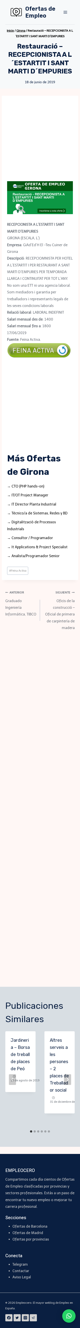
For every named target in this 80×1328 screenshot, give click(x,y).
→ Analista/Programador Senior (33, 556)
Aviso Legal (21, 1277)
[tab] (31, 1131)
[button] (69, 1316)
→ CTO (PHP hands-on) (25, 486)
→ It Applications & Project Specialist (37, 547)
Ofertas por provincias (30, 1239)
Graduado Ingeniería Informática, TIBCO (20, 603)
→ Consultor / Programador (30, 538)
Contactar (20, 1271)
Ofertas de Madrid (27, 1233)
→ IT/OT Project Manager (27, 495)
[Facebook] (8, 1317)
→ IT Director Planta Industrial (31, 504)
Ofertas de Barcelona (29, 1226)
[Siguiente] (67, 1079)
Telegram (20, 1264)
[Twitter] (17, 1317)
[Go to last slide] (12, 1079)
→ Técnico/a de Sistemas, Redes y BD (37, 513)
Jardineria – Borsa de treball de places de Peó (20, 1054)
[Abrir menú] (65, 12)
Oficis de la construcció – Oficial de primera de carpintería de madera (60, 610)
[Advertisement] (40, 141)
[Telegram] (33, 1317)
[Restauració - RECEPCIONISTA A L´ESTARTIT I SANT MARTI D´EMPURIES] (40, 197)
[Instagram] (25, 1317)
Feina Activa (17, 570)
